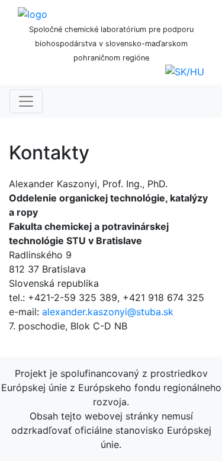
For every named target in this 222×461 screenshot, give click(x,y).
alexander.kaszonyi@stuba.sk (107, 312)
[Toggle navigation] (26, 101)
